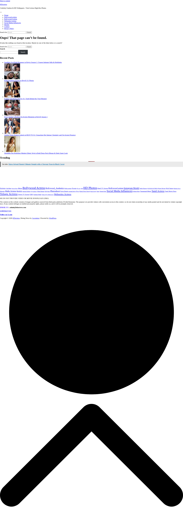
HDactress (3, 4)
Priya (77, 191)
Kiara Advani (162, 188)
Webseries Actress (10, 21)
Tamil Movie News (170, 191)
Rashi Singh (93, 191)
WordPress (52, 218)
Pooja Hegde (64, 191)
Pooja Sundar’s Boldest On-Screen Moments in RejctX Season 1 (26, 117)
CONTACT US (5, 211)
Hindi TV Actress (102, 188)
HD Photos (90, 188)
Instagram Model (131, 188)
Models (6, 25)
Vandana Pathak (37, 194)
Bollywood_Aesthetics (55, 188)
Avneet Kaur (15, 188)
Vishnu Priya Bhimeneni (48, 194)
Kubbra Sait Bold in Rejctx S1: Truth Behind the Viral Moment (25, 99)
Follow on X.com (6, 215)
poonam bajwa (72, 191)
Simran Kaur (103, 191)
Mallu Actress (10, 191)
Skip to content (5, 1)
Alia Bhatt (8, 188)
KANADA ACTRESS (152, 188)
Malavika (2, 191)
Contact (6, 27)
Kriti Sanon (169, 188)
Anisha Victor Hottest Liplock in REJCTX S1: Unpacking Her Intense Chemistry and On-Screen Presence (40, 135)
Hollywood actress (10, 17)
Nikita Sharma (40, 191)
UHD (31, 194)
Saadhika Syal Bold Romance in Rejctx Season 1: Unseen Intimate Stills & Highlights (33, 62)
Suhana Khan (136, 191)
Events (74, 188)
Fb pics (78, 188)
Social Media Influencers (12, 23)
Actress (3, 188)
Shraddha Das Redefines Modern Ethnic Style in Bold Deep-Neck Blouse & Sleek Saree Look (36, 153)
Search (2, 49)
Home (6, 15)
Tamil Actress (158, 191)
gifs (82, 188)
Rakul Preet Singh (85, 191)
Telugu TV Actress (23, 194)
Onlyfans (47, 191)
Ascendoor (35, 218)
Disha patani (68, 188)
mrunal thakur (27, 191)
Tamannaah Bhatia (145, 191)
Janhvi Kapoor (143, 188)
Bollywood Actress (10, 19)
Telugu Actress (9, 194)
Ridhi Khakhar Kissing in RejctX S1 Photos (19, 80)
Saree (98, 191)
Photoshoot (55, 191)
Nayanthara (34, 191)
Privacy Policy (9, 28)
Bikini (20, 188)
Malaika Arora (176, 188)
